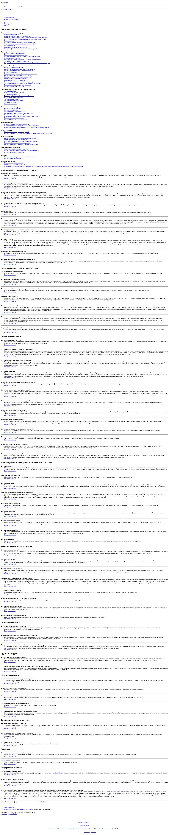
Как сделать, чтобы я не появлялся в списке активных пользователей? (25, 39)
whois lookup (117, 791)
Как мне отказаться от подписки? (14, 152)
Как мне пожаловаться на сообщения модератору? (19, 82)
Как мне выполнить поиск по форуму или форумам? (20, 138)
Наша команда (8, 809)
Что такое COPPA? (9, 45)
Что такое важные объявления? (13, 97)
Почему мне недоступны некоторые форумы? (18, 77)
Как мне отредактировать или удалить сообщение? (19, 69)
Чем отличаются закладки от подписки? (16, 149)
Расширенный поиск (7, 9)
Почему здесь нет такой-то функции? (15, 164)
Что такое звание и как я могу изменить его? (17, 61)
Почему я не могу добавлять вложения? (16, 78)
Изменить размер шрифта (12, 19)
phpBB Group (59, 773)
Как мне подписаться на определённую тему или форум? (21, 150)
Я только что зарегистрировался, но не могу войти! (19, 42)
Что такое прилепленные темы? (13, 100)
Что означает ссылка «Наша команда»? (15, 119)
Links (118, 828)
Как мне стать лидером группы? (14, 115)
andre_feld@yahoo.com (90, 832)
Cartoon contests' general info (65, 828)
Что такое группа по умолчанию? (14, 118)
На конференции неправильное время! (15, 55)
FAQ (5, 22)
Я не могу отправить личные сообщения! (16, 124)
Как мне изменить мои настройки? (14, 53)
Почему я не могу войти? (11, 34)
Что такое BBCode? (10, 91)
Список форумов (9, 17)
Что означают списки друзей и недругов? (16, 132)
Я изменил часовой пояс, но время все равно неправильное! (22, 56)
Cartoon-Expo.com (106, 828)
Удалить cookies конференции (23, 809)
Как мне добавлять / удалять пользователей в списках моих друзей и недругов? (28, 133)
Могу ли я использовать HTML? (14, 92)
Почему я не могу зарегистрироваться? (16, 47)
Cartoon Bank (98, 828)
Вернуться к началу (10, 178)
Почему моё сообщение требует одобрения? (17, 85)
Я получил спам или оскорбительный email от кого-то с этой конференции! (27, 127)
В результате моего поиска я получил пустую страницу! (21, 141)
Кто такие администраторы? (12, 108)
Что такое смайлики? (10, 94)
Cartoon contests (53, 828)
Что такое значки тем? (10, 104)
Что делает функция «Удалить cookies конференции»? (20, 49)
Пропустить (4, 2)
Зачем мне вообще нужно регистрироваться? (17, 36)
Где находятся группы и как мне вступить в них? (19, 113)
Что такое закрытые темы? (12, 102)
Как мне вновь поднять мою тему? (14, 86)
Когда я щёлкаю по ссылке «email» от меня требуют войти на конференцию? (27, 63)
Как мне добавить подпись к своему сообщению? (19, 70)
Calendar (114, 828)
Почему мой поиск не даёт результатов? (16, 139)
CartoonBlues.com (77, 828)
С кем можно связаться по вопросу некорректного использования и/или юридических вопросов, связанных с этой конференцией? (43, 166)
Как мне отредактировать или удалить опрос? (18, 75)
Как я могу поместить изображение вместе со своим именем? (22, 59)
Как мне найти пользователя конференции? (17, 143)
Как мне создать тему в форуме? (14, 67)
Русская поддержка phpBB (9, 814)
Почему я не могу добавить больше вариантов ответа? (20, 74)
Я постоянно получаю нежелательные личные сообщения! (21, 125)
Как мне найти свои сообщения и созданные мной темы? (21, 144)
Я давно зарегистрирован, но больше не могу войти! (20, 44)
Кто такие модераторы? (11, 110)
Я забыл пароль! (9, 41)
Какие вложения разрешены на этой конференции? (19, 157)
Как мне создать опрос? (11, 72)
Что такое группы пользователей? (14, 111)
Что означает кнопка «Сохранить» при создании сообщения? (22, 83)
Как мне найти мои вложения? (13, 158)
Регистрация (8, 24)
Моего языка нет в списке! (12, 58)
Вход (5, 25)
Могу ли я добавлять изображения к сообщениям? (19, 96)
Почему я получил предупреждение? (15, 80)
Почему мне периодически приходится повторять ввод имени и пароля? (26, 37)
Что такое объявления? (11, 99)
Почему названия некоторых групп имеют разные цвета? (21, 116)
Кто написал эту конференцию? (13, 163)
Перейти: (5, 802)
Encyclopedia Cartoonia (88, 828)
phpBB (10, 812)
